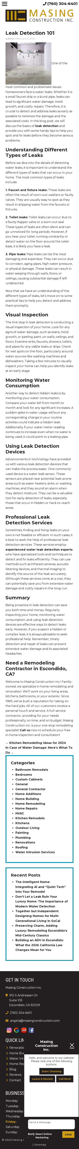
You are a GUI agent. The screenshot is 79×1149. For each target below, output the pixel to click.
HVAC (19, 813)
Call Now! (65, 1078)
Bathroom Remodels (31, 769)
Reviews (15, 1074)
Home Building (27, 799)
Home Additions (28, 794)
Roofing (21, 847)
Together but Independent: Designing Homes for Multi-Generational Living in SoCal (37, 916)
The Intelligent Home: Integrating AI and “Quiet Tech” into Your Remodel (40, 886)
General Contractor (30, 789)
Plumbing (23, 837)
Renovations (25, 842)
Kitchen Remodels (30, 818)
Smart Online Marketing (43, 1136)
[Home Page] (39, 16)
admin (10, 38)
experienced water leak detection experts (39, 549)
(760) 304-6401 (20, 1013)
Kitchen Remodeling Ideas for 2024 (36, 743)
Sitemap (40, 1144)
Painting (22, 832)
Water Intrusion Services (35, 852)
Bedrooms (23, 774)
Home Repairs (26, 808)
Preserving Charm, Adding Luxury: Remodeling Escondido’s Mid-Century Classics (41, 930)
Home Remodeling (30, 803)
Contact (15, 1080)
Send (68, 1134)
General (21, 784)
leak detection (46, 126)
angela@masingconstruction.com (35, 1020)
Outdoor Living (27, 828)
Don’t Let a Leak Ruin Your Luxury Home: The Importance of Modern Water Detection (41, 901)
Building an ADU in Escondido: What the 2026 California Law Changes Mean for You (39, 945)
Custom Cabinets (29, 779)
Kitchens (22, 823)
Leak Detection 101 (30, 33)
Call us (25, 730)
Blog (12, 1069)
